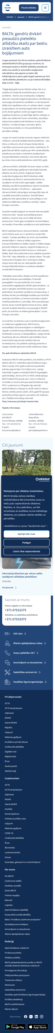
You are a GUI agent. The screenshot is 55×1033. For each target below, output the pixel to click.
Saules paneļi (11, 766)
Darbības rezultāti (13, 885)
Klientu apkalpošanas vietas (17, 934)
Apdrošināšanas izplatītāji (16, 909)
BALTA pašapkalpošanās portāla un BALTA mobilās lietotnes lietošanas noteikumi (23, 964)
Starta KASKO (11, 722)
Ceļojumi (9, 732)
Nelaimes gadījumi (13, 737)
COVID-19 (9, 833)
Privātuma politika (13, 952)
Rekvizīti (8, 900)
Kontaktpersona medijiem (16, 924)
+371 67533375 (15, 619)
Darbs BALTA (10, 890)
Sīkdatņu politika (12, 957)
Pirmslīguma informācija (16, 970)
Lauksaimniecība (12, 852)
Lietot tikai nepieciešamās (26, 551)
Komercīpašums (12, 813)
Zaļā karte (9, 713)
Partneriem (10, 985)
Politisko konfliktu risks (15, 818)
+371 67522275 (15, 610)
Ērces (7, 761)
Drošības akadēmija (14, 999)
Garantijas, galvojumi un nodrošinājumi (22, 862)
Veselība (8, 809)
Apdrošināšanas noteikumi (17, 948)
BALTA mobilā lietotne (14, 1004)
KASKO (8, 717)
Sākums (9, 17)
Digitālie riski (10, 751)
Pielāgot (26, 542)
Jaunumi (20, 17)
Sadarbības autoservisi (15, 989)
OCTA (7, 703)
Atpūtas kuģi (10, 771)
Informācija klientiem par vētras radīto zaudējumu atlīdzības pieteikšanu (22, 575)
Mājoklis (8, 727)
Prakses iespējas (12, 895)
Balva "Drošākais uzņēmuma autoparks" (23, 919)
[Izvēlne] (45, 7)
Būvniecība (10, 847)
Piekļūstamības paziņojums (17, 975)
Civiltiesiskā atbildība (14, 746)
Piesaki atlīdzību (28, 7)
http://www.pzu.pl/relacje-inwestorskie (20, 401)
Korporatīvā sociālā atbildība (18, 914)
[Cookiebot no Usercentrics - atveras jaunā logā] (38, 480)
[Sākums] (7, 8)
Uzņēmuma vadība (13, 880)
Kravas (8, 857)
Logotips (9, 905)
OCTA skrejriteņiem (13, 708)
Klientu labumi (11, 1009)
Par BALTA (9, 876)
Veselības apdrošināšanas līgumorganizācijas (25, 994)
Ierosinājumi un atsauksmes (17, 929)
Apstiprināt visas (26, 534)
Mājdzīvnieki (10, 756)
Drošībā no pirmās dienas (16, 742)
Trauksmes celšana (13, 980)
